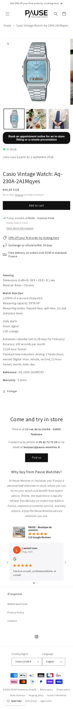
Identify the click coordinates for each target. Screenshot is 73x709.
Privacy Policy (15, 612)
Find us (36, 457)
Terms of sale (31, 701)
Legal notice (46, 701)
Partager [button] (12, 391)
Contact (12, 620)
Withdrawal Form (17, 604)
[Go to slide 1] (34, 583)
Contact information (56, 695)
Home (7, 25)
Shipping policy (36, 695)
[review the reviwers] (14, 559)
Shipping (19, 195)
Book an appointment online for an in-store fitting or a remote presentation (36, 138)
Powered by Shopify (26, 689)
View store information (20, 228)
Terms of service (17, 695)
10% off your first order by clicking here (33, 238)
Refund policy (46, 689)
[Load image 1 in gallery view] (14, 119)
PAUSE (14, 689)
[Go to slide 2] (36, 582)
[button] (7, 14)
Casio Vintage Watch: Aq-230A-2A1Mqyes (42, 25)
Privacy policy (63, 689)
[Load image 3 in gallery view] (58, 119)
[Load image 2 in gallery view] (36, 119)
